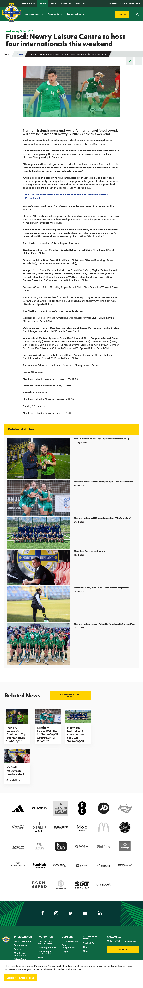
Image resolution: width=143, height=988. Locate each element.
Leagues (66, 951)
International (32, 14)
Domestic (53, 14)
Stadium (66, 3)
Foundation (74, 14)
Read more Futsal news (70, 695)
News (43, 3)
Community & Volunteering (44, 952)
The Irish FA (28, 3)
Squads (17, 949)
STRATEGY (81, 3)
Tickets (123, 949)
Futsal (41, 957)
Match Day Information (20, 954)
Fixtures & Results (22, 941)
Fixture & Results (70, 941)
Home (6, 53)
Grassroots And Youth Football (45, 942)
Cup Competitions (68, 946)
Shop (53, 3)
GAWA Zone (20, 959)
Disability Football (47, 947)
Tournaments (20, 945)
